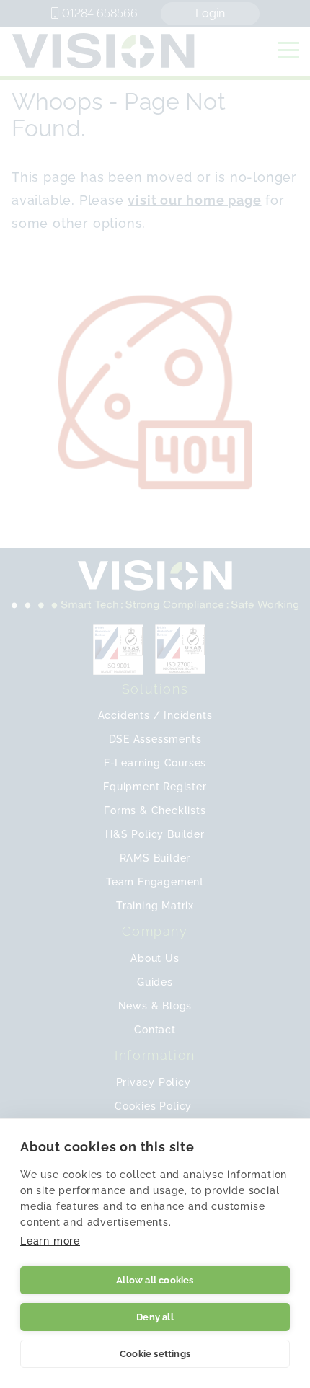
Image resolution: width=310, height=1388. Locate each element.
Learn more (50, 1241)
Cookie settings (155, 1353)
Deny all (155, 1317)
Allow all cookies (154, 1280)
